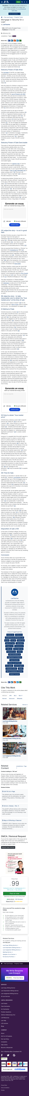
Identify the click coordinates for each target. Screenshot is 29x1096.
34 (12, 320)
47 (22, 450)
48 (4, 466)
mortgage (6, 72)
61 (21, 540)
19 (20, 197)
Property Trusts (18, 17)
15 (14, 172)
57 (17, 512)
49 (8, 468)
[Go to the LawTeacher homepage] (6, 2)
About (2, 1033)
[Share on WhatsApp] (20, 40)
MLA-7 (20, 695)
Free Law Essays (8, 17)
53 (12, 484)
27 (12, 275)
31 (24, 306)
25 (13, 255)
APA (10, 695)
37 (24, 335)
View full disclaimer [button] (13, 13)
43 (7, 423)
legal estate (17, 263)
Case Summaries (5, 1006)
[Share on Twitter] (12, 40)
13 (6, 133)
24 (22, 250)
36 (18, 330)
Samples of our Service (9, 954)
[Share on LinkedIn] (17, 40)
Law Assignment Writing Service (11, 950)
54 (5, 500)
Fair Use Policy (5, 1039)
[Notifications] (24, 2)
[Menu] (2, 2)
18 (10, 188)
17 (5, 183)
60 (11, 538)
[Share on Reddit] (15, 40)
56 (20, 510)
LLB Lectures (4, 1023)
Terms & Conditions (5, 1087)
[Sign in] (27, 2)
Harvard (4, 698)
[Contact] (22, 2)
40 (11, 360)
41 (19, 420)
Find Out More (18, 978)
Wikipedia (19, 698)
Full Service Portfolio (8, 956)
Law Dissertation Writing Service (12, 947)
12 (6, 122)
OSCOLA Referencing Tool (8, 1015)
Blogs (2, 1026)
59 (10, 535)
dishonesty (6, 283)
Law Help (3, 1020)
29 (7, 289)
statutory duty (16, 163)
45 (15, 432)
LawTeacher (6, 24)
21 (5, 240)
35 (15, 327)
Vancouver (12, 698)
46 (17, 443)
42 (14, 421)
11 (12, 119)
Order (18, 2)
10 (21, 115)
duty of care (15, 304)
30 (20, 302)
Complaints (4, 1042)
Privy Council (24, 273)
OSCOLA (4, 695)
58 (13, 517)
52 (24, 482)
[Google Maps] (14, 1055)
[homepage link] (1, 17)
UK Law (14, 36)
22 (12, 242)
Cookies (3, 1090)
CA (5, 276)
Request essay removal (8, 847)
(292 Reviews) (19, 899)
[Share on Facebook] (9, 40)
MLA (15, 695)
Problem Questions (6, 1012)
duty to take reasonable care (18, 170)
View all (24, 704)
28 (25, 276)
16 (19, 174)
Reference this (6, 33)
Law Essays (4, 1003)
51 (6, 477)
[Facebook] (2, 1055)
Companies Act (14, 250)
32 (17, 312)
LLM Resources (5, 1017)
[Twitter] (8, 1055)
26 (5, 260)
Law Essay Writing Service (10, 945)
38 (23, 340)
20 (8, 238)
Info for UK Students (6, 1036)
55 (14, 506)
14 (15, 136)
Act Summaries (5, 1009)
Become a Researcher (7, 1047)
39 (18, 349)
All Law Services (5, 996)
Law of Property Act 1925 (18, 94)
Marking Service (7, 952)
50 (20, 468)
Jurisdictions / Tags (21, 766)
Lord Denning (17, 477)
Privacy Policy (4, 1085)
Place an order (14, 893)
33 (7, 317)
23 (25, 245)
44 (6, 426)
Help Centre (4, 1044)
